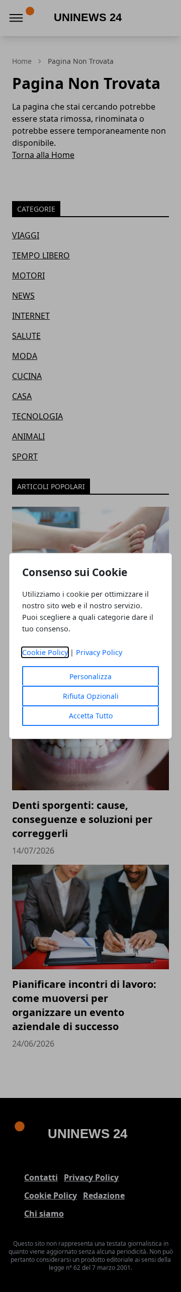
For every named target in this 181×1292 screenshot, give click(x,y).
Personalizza (90, 676)
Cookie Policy (45, 652)
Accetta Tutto (91, 715)
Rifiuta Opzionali (91, 696)
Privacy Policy (99, 652)
